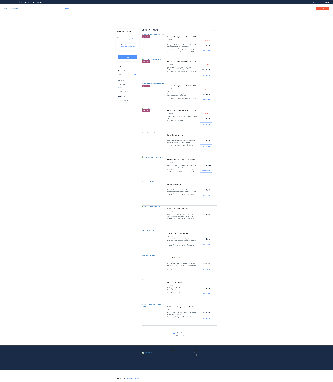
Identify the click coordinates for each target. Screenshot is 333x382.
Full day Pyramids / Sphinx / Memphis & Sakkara (182, 307)
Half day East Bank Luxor (175, 184)
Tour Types (121, 80)
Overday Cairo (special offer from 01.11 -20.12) (181, 110)
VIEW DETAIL (206, 50)
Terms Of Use (121, 365)
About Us (119, 353)
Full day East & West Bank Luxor (177, 209)
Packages (56, 8)
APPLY (134, 75)
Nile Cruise (45, 8)
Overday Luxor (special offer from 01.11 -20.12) (181, 61)
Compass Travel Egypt (133, 378)
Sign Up (327, 2)
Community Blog (121, 357)
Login (320, 2)
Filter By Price (121, 70)
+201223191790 (25, 2)
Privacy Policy (121, 361)
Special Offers (121, 96)
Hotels (33, 8)
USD (314, 2)
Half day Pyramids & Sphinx (176, 282)
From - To (123, 45)
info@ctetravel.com (37, 2)
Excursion (122, 87)
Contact (171, 353)
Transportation (79, 8)
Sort (207, 30)
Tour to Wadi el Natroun (174, 258)
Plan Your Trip (322, 8)
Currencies (197, 353)
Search (127, 57)
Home (25, 8)
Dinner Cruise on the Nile (175, 135)
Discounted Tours (124, 100)
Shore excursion (124, 91)
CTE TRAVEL (93, 8)
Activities (122, 84)
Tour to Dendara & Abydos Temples (178, 233)
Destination (124, 37)
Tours (67, 8)
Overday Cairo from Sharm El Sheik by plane (181, 160)
